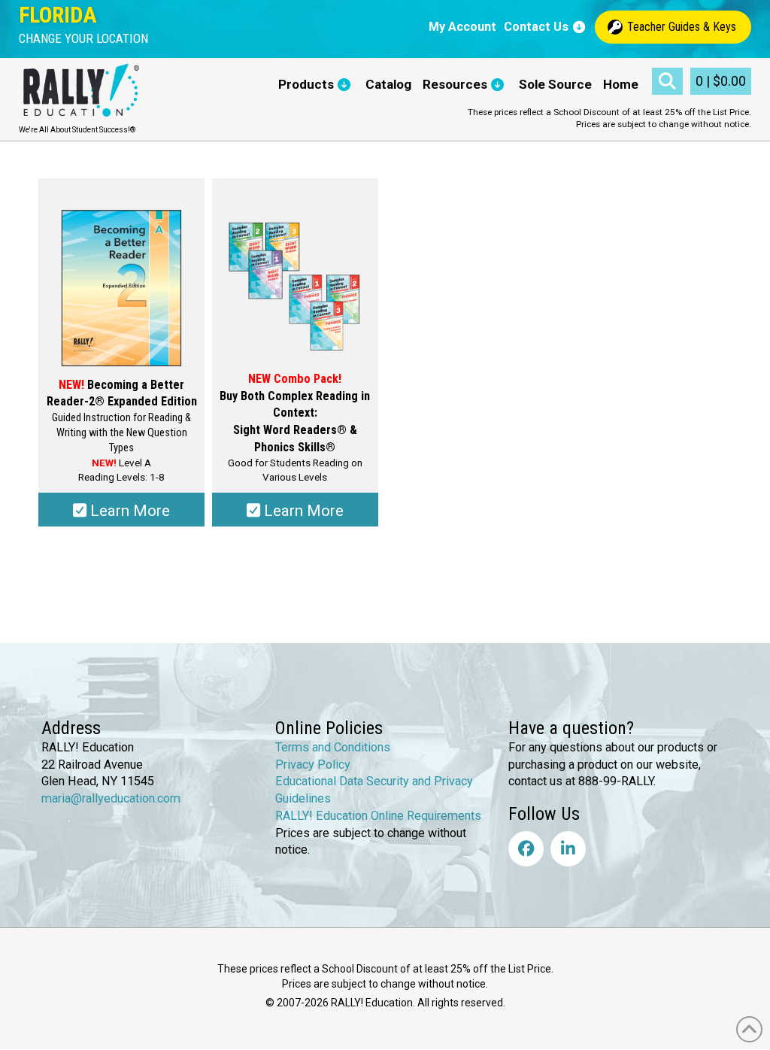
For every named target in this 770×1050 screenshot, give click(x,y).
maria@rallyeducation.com (110, 798)
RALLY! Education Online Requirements (378, 816)
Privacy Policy (312, 764)
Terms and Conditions (332, 747)
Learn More (128, 511)
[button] (83, 38)
